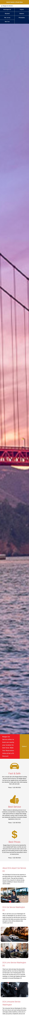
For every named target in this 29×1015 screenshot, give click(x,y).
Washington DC (7, 9)
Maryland (7, 13)
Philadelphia (22, 17)
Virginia (22, 9)
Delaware (21, 13)
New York (7, 21)
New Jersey (7, 17)
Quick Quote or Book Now (14, 2)
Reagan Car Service (8, 6)
